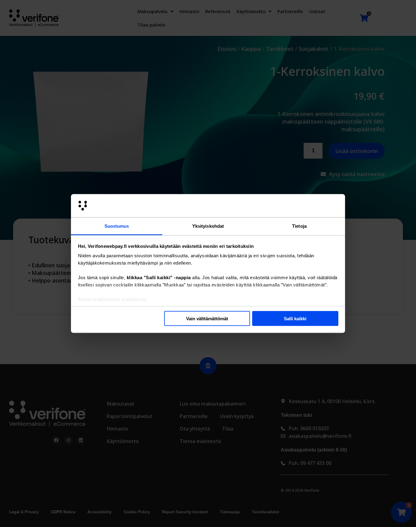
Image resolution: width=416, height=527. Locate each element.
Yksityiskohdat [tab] (208, 226)
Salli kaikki (295, 318)
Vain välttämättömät (207, 318)
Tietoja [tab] (299, 226)
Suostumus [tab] (116, 226)
